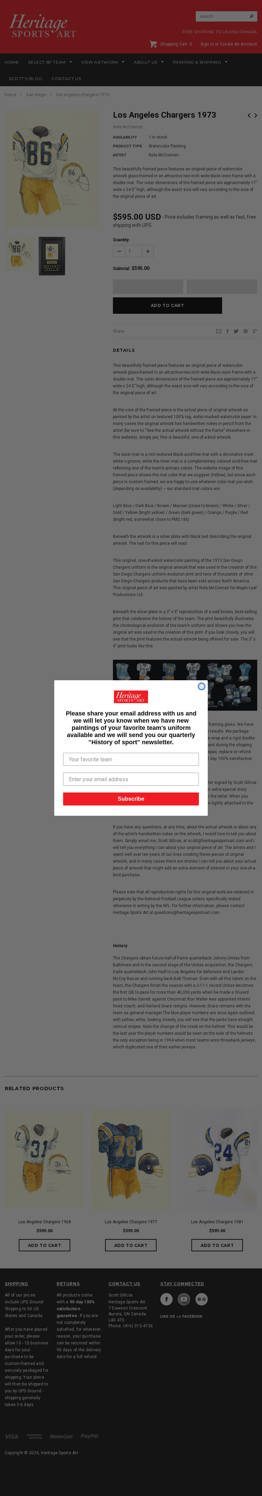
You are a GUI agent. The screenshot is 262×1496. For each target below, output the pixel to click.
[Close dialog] (201, 686)
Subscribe (131, 799)
